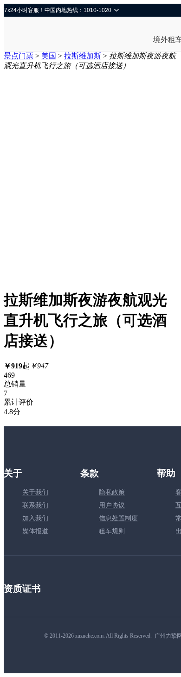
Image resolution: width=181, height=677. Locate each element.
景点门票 (18, 56)
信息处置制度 (118, 518)
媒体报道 (35, 531)
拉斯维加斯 (82, 56)
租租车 (37, 35)
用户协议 (112, 505)
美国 (48, 56)
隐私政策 (112, 492)
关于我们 (35, 492)
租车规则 (112, 531)
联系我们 (35, 505)
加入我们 (35, 518)
